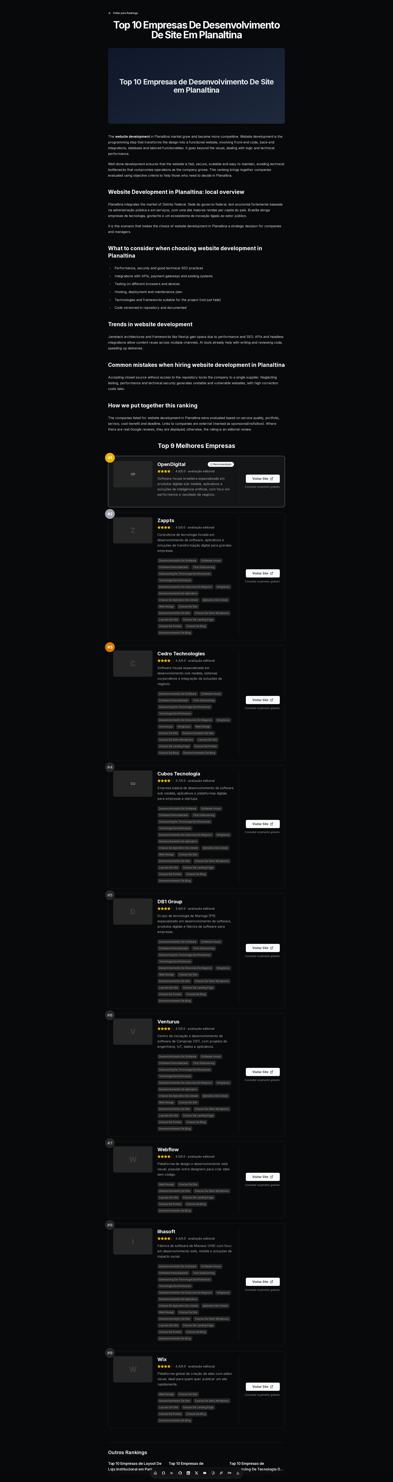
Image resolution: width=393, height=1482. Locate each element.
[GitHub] (180, 1473)
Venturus (168, 1022)
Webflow (168, 1149)
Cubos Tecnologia (178, 774)
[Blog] (163, 1473)
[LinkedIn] (188, 1473)
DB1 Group (169, 902)
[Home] (155, 1473)
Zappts (165, 520)
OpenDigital (171, 464)
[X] (196, 1473)
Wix (162, 1359)
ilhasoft (166, 1231)
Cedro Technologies (181, 654)
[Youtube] (205, 1473)
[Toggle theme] (213, 1473)
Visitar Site (260, 478)
